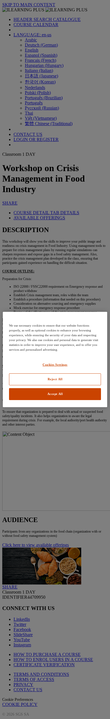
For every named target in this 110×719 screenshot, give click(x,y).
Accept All (55, 394)
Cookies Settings (55, 364)
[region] (55, 359)
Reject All (55, 379)
